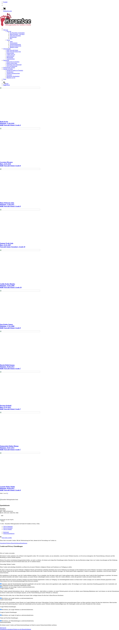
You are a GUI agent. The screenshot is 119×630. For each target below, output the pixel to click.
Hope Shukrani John (10, 204)
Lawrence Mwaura (10, 164)
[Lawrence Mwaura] (20, 128)
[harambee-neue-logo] (15, 25)
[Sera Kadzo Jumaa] (20, 291)
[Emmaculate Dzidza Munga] (20, 412)
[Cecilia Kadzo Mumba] (20, 250)
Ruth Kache (10, 123)
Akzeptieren (3, 543)
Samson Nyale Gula (12, 245)
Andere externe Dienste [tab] (6, 599)
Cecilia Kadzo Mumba (11, 285)
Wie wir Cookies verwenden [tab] (7, 553)
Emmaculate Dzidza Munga (10, 447)
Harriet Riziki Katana (10, 366)
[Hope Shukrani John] (20, 169)
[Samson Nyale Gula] (20, 210)
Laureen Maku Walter (10, 488)
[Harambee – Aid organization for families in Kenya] (3, 80)
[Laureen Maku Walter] (20, 453)
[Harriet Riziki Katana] (20, 331)
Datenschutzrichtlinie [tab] (5, 622)
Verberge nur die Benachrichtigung (22, 629)
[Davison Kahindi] (20, 372)
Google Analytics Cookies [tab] (6, 588)
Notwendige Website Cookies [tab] (7, 564)
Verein (8, 40)
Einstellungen (23, 543)
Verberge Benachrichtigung (13, 543)
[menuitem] (61, 2)
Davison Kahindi (10, 407)
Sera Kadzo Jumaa (10, 326)
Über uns (8, 31)
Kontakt (5, 2)
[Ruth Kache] (20, 88)
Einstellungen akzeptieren (6, 629)
